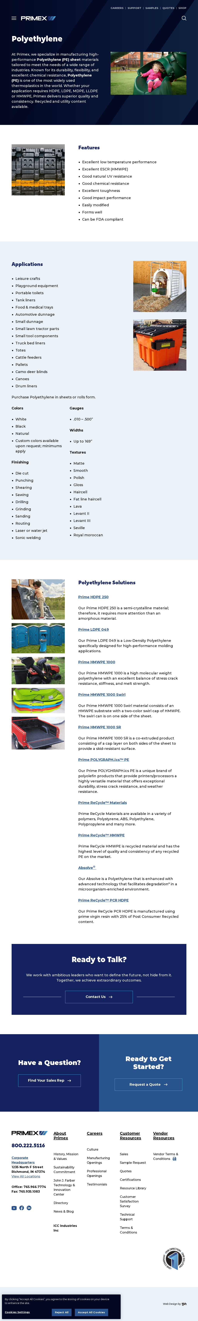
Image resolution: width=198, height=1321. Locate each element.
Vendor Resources (163, 1135)
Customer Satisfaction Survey (129, 1201)
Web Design (170, 1303)
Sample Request (133, 1163)
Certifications (130, 1180)
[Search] (184, 18)
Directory (61, 1203)
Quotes (168, 7)
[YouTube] (14, 1208)
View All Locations (26, 1176)
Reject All (61, 1312)
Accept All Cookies (91, 1312)
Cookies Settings (17, 1312)
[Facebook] (21, 1208)
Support (134, 7)
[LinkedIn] (29, 1208)
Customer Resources (130, 1135)
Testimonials (97, 1184)
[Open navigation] (14, 18)
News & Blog (64, 1211)
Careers (117, 7)
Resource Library (133, 1188)
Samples (151, 7)
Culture (92, 1149)
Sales (124, 1154)
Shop (182, 7)
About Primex (61, 1135)
